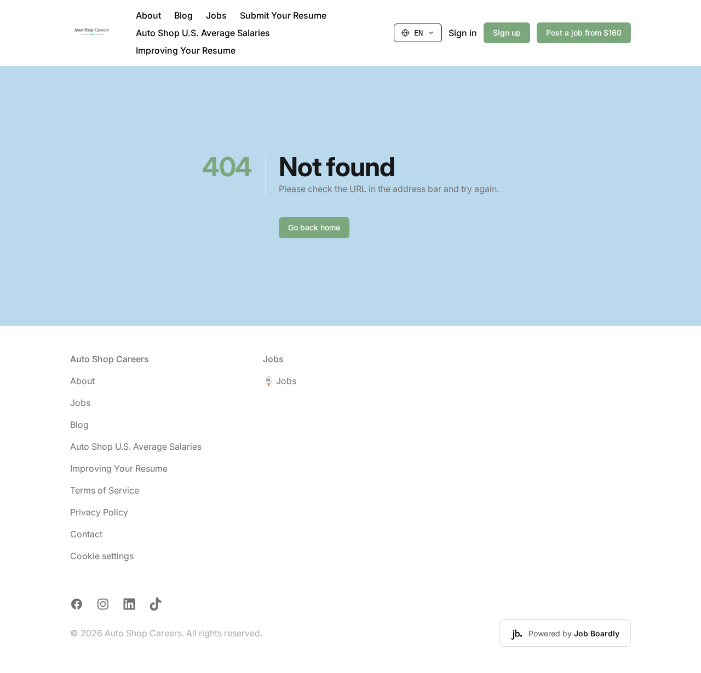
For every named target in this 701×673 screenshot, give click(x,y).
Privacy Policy (99, 512)
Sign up (507, 32)
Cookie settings (102, 555)
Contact (86, 534)
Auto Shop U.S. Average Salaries (203, 32)
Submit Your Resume (283, 15)
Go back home (314, 227)
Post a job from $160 (584, 32)
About (148, 15)
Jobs (216, 15)
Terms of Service (104, 490)
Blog (183, 15)
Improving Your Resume (185, 50)
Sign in (463, 32)
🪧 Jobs (279, 380)
